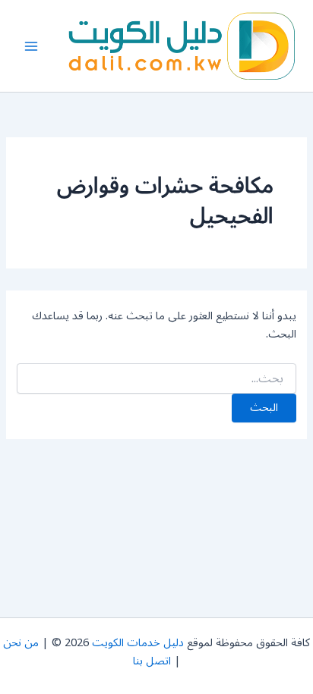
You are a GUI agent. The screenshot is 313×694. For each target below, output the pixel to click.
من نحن (21, 643)
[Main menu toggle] (31, 46)
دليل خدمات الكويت (138, 643)
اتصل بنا (152, 661)
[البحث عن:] (156, 379)
